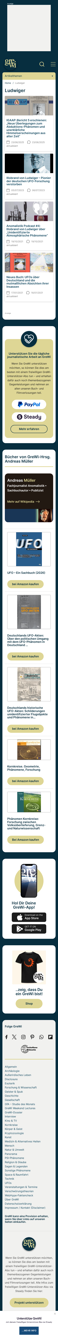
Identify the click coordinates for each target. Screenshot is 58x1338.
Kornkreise (11, 1124)
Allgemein (11, 1066)
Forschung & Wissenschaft (21, 1087)
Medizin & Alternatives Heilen (22, 1141)
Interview (10, 1116)
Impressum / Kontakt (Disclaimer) (25, 1207)
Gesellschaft (12, 1100)
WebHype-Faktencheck (19, 1195)
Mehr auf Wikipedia (20, 501)
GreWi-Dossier (13, 1112)
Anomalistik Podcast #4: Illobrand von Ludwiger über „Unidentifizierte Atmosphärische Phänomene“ (27, 230)
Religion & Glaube (15, 1162)
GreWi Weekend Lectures (20, 1108)
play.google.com (29, 929)
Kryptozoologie (14, 1133)
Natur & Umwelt (14, 1149)
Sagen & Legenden (16, 1166)
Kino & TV (11, 1120)
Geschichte (11, 1095)
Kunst (8, 1137)
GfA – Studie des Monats (20, 1104)
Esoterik (10, 1083)
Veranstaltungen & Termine (21, 1187)
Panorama (11, 1153)
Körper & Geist (13, 1129)
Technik (9, 1178)
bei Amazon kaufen (25, 584)
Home (8, 83)
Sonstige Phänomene (17, 1170)
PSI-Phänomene (14, 1158)
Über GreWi (12, 1199)
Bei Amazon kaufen (25, 839)
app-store (29, 917)
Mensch (9, 1145)
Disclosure (11, 1079)
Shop (29, 1003)
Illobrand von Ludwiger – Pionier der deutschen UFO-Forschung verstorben (28, 181)
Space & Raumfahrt (16, 1174)
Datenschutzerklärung (18, 1203)
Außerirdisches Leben (18, 1075)
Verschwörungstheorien (19, 1191)
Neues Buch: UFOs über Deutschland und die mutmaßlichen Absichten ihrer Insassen (27, 281)
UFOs (8, 1183)
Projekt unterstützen (29, 1302)
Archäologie (12, 1071)
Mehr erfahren (29, 429)
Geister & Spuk (14, 1091)
